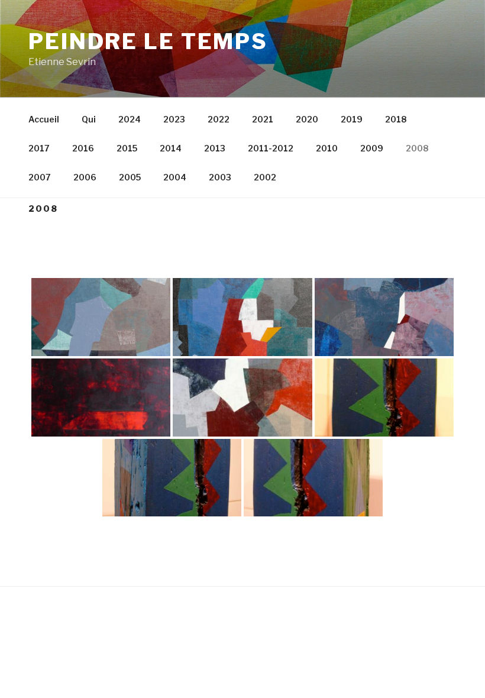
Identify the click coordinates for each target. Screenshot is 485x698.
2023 (174, 119)
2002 (265, 177)
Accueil (43, 119)
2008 (417, 148)
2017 (39, 148)
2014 (171, 148)
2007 (39, 177)
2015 (127, 148)
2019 (352, 119)
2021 (262, 119)
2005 (130, 177)
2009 (371, 148)
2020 (307, 119)
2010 (327, 148)
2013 (214, 148)
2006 (84, 177)
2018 (395, 119)
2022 (218, 119)
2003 (220, 177)
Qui (89, 119)
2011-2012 (270, 148)
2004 (174, 177)
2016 (83, 148)
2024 (129, 119)
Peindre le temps (148, 41)
